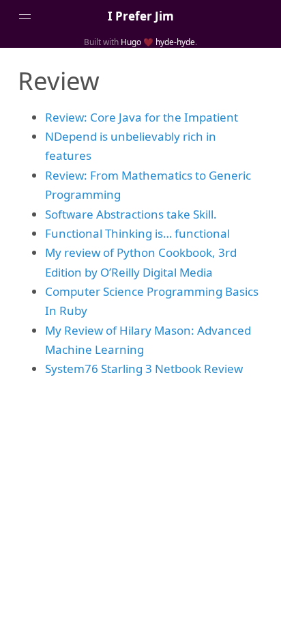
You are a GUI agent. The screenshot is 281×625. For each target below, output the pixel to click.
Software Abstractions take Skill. (131, 214)
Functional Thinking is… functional (137, 233)
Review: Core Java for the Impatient (141, 117)
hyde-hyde (175, 41)
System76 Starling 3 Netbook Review (144, 368)
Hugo (131, 41)
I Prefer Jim (141, 16)
